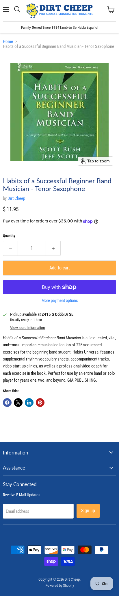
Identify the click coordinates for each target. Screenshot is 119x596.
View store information (27, 328)
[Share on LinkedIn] (29, 402)
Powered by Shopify (59, 585)
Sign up (88, 510)
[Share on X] (18, 402)
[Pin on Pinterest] (40, 402)
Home (8, 41)
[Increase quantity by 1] (53, 248)
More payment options (60, 300)
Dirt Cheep (16, 198)
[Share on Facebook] (7, 402)
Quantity (9, 235)
